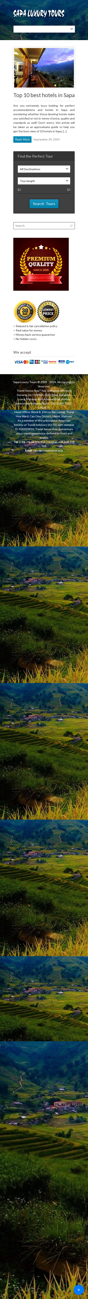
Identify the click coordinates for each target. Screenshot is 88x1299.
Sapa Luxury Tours (25, 382)
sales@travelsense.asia (48, 450)
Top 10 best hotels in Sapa (44, 95)
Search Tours (44, 203)
